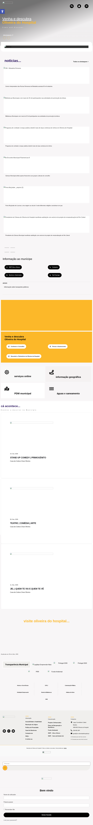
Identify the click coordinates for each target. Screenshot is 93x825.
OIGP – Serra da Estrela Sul (56, 736)
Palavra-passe (8, 802)
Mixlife (65, 748)
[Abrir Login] (79, 6)
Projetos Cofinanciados (54, 722)
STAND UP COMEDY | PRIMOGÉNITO (28, 457)
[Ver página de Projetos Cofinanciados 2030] (62, 664)
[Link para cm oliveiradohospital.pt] (8, 6)
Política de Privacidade (31, 727)
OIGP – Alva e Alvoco (54, 733)
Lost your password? (10, 820)
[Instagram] (8, 731)
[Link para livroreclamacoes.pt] (47, 753)
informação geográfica (68, 377)
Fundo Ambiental (53, 730)
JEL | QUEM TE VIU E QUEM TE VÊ (27, 589)
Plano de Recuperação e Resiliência (55, 726)
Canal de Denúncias (31, 730)
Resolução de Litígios (31, 724)
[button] (2, 11)
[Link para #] (8, 46)
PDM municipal (22, 393)
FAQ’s (27, 736)
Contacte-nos (29, 733)
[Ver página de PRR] (36, 673)
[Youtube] (13, 731)
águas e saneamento (68, 393)
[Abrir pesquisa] (72, 6)
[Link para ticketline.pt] (31, 488)
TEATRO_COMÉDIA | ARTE (23, 523)
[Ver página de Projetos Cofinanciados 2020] (81, 664)
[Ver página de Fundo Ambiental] (56, 673)
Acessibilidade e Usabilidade (33, 721)
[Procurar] (5, 767)
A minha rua (28, 739)
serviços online (22, 376)
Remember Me (10, 809)
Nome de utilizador (10, 794)
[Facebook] (4, 731)
